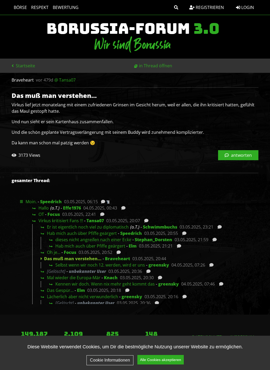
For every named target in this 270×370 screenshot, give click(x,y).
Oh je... (53, 252)
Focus (53, 214)
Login (247, 7)
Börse (20, 7)
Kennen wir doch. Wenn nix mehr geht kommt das (105, 284)
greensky (158, 265)
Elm (133, 246)
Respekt (40, 7)
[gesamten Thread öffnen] (107, 202)
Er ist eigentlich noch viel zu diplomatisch (88, 227)
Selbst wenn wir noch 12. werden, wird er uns (100, 265)
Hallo (43, 208)
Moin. (31, 202)
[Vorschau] (101, 202)
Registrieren (209, 7)
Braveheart (117, 259)
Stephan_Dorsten (153, 240)
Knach (111, 278)
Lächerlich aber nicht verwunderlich (82, 297)
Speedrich (51, 202)
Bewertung (66, 7)
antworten (241, 155)
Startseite (25, 66)
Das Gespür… (60, 290)
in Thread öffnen (155, 66)
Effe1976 (72, 208)
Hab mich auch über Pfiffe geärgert (82, 233)
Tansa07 (95, 221)
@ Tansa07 (65, 80)
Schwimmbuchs (160, 227)
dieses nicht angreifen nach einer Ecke (93, 240)
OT (41, 214)
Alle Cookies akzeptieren (160, 360)
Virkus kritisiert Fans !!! (60, 221)
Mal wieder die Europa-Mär (74, 278)
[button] (176, 7)
